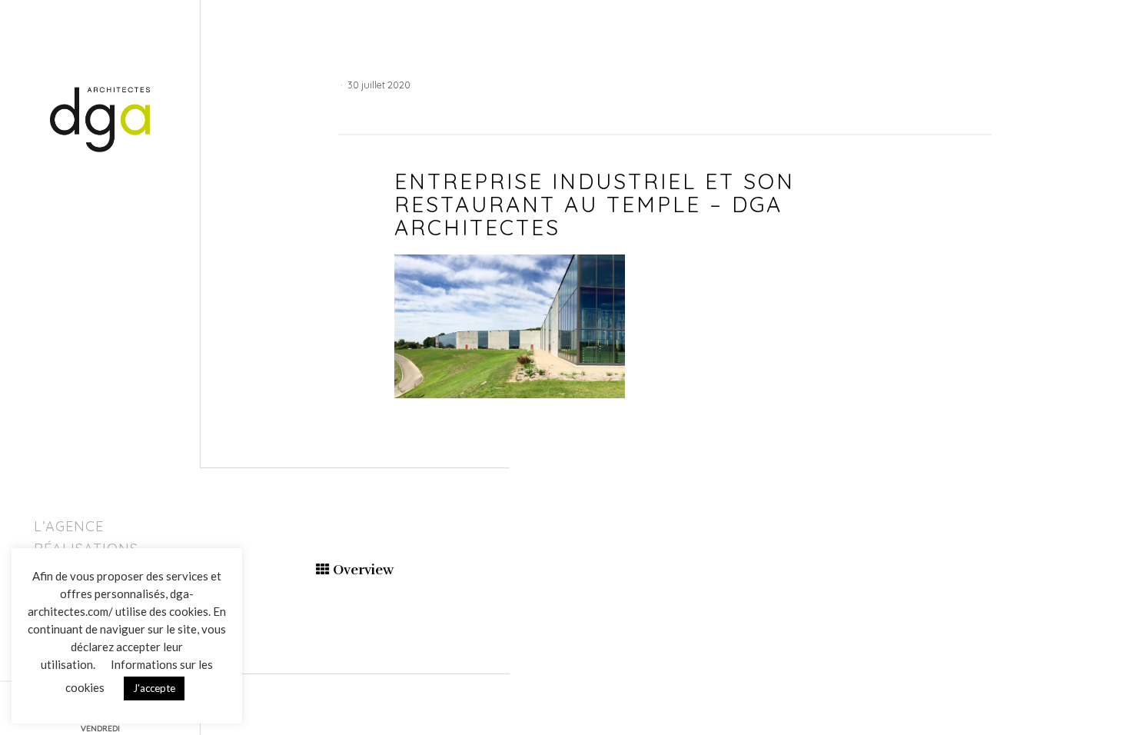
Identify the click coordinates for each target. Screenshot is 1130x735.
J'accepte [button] (154, 688)
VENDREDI (100, 728)
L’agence (69, 526)
